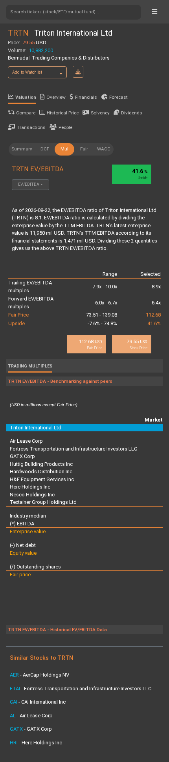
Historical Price (63, 113)
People (65, 127)
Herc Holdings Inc (30, 487)
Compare (25, 113)
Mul (64, 149)
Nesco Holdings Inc (32, 495)
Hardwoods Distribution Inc (41, 471)
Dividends (131, 113)
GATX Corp (22, 456)
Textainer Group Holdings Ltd (43, 502)
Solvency (100, 113)
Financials (86, 97)
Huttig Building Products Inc (41, 464)
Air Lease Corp (26, 441)
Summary (21, 149)
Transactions (31, 127)
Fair (84, 149)
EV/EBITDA (28, 184)
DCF (44, 149)
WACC (103, 149)
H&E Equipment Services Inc (42, 479)
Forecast (118, 97)
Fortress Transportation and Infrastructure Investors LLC (73, 449)
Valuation (25, 97)
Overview (56, 97)
